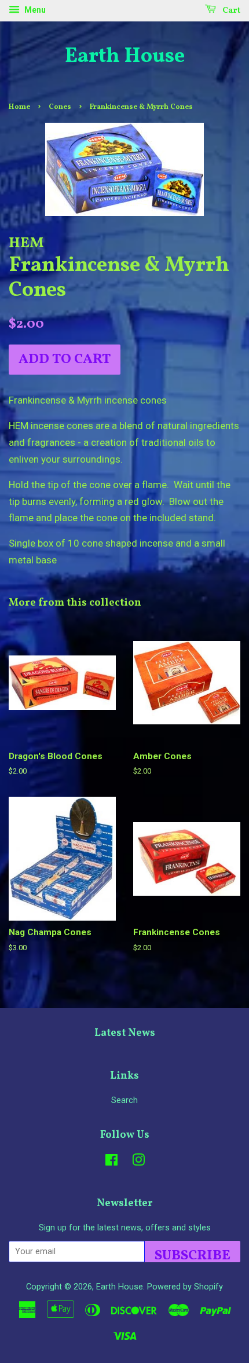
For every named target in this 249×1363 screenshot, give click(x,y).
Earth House (125, 57)
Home (19, 107)
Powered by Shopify (185, 1287)
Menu (34, 9)
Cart (230, 10)
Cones (60, 107)
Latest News (124, 1033)
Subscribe (192, 1254)
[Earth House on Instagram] (138, 1162)
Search (124, 1100)
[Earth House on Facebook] (111, 1162)
